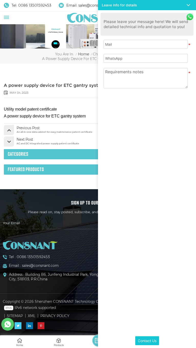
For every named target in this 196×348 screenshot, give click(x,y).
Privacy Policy (54, 316)
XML (31, 316)
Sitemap (15, 316)
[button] (147, 5)
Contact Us (147, 341)
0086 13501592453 (34, 5)
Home (83, 54)
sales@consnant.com (96, 5)
